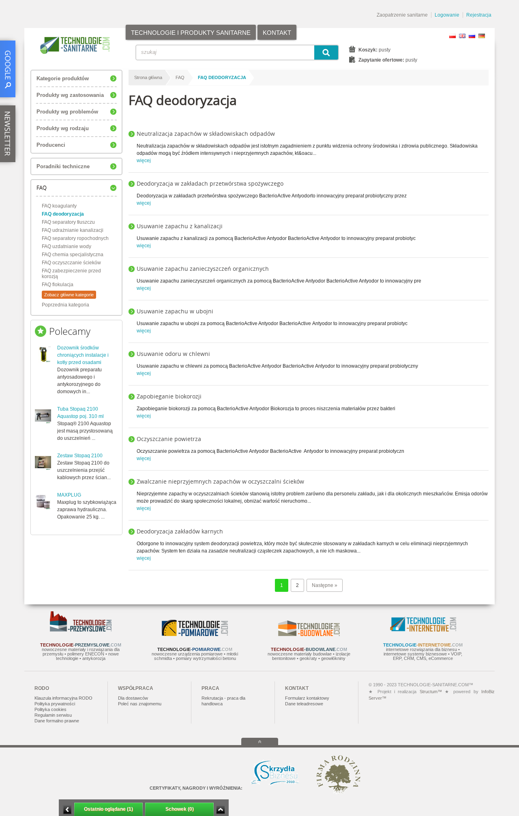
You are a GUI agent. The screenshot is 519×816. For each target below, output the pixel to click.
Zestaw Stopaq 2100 (80, 455)
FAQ (180, 77)
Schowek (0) (179, 809)
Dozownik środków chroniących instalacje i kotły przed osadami (83, 355)
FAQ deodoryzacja (63, 214)
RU (472, 36)
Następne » (324, 585)
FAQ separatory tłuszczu (68, 222)
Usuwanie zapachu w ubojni (175, 311)
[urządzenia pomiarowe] (195, 634)
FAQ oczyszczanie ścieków (71, 263)
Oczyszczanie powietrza (169, 439)
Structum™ (431, 691)
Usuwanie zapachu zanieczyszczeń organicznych (203, 268)
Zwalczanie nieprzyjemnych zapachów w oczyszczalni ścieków (220, 481)
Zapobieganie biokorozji (169, 396)
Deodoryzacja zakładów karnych (180, 531)
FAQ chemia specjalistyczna (72, 254)
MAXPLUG (69, 495)
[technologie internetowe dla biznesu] (423, 630)
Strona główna (148, 77)
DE (481, 36)
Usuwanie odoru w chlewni (173, 354)
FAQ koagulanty (59, 206)
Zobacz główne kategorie (69, 294)
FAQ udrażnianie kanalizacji (72, 230)
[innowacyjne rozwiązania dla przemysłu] (81, 630)
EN (462, 36)
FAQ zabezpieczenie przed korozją (71, 273)
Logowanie (447, 15)
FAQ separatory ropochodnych (75, 238)
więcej (144, 160)
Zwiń (220, 809)
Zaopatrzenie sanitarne (402, 15)
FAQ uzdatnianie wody (66, 246)
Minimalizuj (67, 810)
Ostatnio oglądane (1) (108, 809)
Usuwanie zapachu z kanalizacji (180, 226)
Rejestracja (478, 15)
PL (452, 36)
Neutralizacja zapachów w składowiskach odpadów (206, 133)
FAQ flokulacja (57, 284)
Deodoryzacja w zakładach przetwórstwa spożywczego (210, 183)
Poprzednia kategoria (65, 305)
